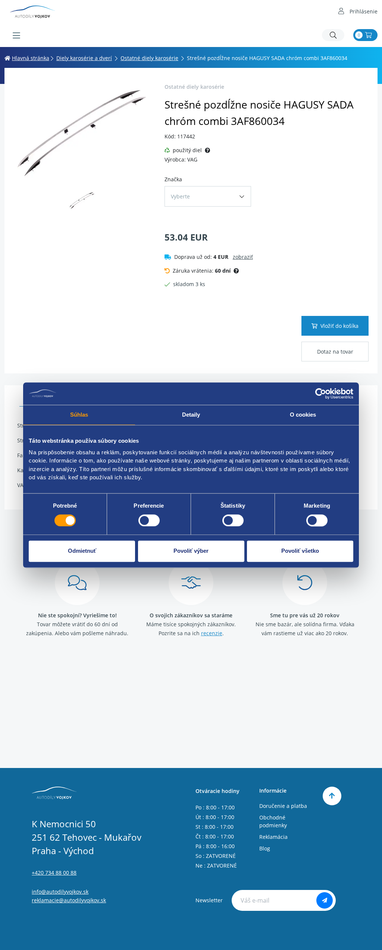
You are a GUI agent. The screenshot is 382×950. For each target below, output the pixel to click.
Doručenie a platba (283, 805)
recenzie (211, 633)
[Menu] (16, 35)
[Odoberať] (324, 900)
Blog (264, 848)
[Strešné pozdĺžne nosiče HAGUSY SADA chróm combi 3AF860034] (82, 133)
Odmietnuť (82, 551)
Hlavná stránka (30, 58)
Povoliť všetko (300, 551)
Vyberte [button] (180, 196)
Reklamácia (273, 836)
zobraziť (243, 256)
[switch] (149, 520)
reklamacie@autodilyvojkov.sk (69, 900)
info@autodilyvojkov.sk (60, 891)
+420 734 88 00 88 (54, 872)
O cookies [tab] (303, 414)
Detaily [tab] (191, 414)
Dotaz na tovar (335, 351)
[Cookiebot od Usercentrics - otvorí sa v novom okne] (320, 393)
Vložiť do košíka (339, 325)
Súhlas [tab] (79, 414)
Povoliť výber (191, 551)
